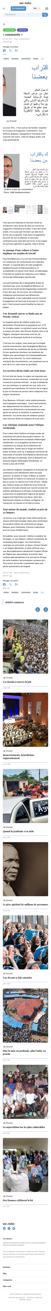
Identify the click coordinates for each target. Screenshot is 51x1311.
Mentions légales (25, 1299)
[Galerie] (26, 168)
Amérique (15, 59)
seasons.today (9, 30)
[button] (8, 677)
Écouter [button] (13, 121)
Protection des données (17, 1297)
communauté (25, 59)
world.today (22, 30)
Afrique (6, 59)
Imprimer (6, 42)
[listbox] (36, 8)
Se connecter (18, 8)
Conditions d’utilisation (34, 1297)
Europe (35, 59)
